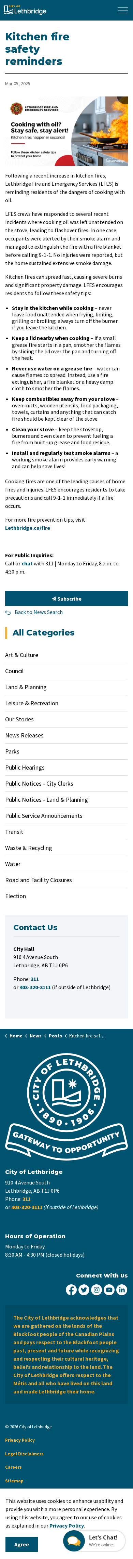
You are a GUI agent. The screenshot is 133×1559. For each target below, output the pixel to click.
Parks (12, 751)
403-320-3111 (27, 1207)
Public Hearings (25, 767)
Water (12, 864)
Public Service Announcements (44, 816)
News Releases (24, 735)
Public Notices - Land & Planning (46, 799)
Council (14, 671)
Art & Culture (21, 655)
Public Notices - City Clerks (39, 783)
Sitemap (14, 1481)
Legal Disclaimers (24, 1454)
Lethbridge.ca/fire (27, 527)
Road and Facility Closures (38, 880)
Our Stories (19, 719)
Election (15, 896)
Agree (21, 1544)
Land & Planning (26, 687)
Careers (13, 1467)
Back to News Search (39, 611)
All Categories (44, 633)
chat (27, 563)
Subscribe (69, 598)
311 (27, 1198)
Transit (14, 832)
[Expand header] (123, 10)
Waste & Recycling (28, 848)
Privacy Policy (20, 1440)
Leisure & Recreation (31, 703)
